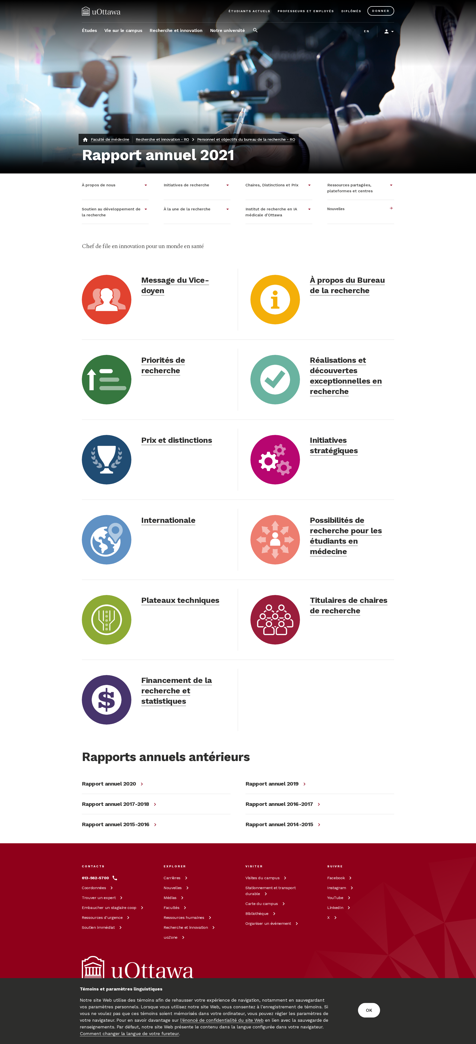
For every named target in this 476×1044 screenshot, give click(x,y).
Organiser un (268, 923)
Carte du (261, 903)
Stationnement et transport (270, 890)
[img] (101, 11)
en (367, 31)
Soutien (98, 927)
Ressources (102, 917)
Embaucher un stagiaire (109, 907)
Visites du (262, 877)
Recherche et (186, 927)
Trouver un (99, 897)
